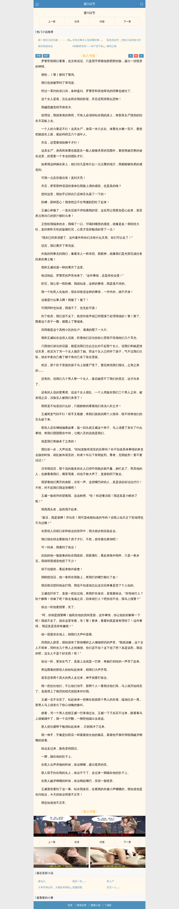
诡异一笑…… (79, 881)
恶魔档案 (77, 887)
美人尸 (110, 881)
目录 (76, 21)
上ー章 (51, 21)
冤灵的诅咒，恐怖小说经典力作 (124, 40)
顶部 (108, 905)
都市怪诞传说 (45, 46)
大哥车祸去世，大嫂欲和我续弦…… (57, 887)
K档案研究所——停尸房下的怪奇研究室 (94, 46)
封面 (102, 21)
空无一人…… (113, 887)
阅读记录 (82, 905)
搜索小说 (96, 905)
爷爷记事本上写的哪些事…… (87, 40)
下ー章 (127, 21)
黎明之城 (111, 46)
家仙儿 (41, 881)
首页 (70, 905)
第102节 (89, 4)
